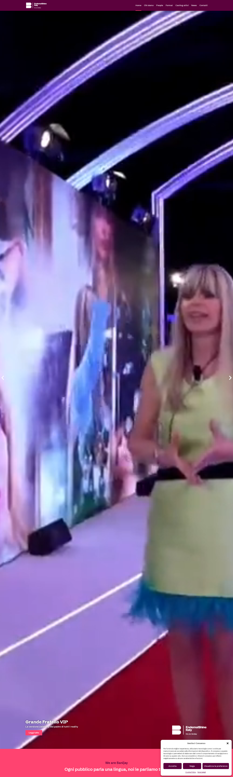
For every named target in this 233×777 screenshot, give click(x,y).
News (194, 5)
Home (138, 5)
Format (169, 5)
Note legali (202, 772)
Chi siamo (149, 5)
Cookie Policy (190, 772)
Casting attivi (182, 5)
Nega (192, 766)
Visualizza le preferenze (215, 766)
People (159, 5)
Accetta (173, 766)
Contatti (203, 5)
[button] (227, 743)
